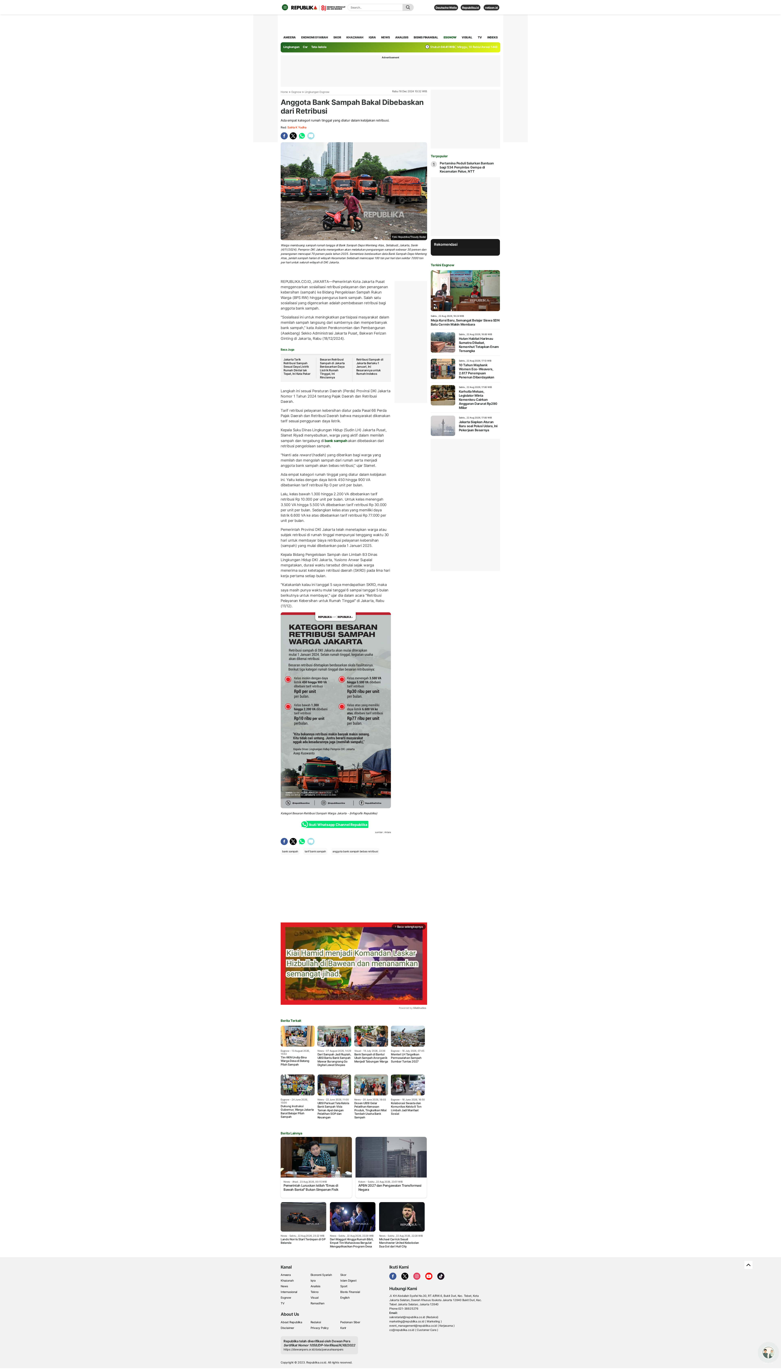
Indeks (492, 37)
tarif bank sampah (315, 851)
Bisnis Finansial (426, 37)
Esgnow (296, 91)
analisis (401, 37)
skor (337, 37)
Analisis (316, 1286)
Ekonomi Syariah (314, 37)
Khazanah (287, 1280)
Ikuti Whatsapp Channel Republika (338, 825)
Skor (343, 1274)
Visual (315, 1297)
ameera (289, 37)
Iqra (313, 1280)
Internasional (289, 1292)
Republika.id (470, 7)
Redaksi (316, 1322)
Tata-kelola (318, 47)
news (385, 37)
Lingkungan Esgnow (317, 91)
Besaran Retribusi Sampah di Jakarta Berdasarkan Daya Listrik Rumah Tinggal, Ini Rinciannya (332, 368)
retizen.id (491, 7)
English (345, 1297)
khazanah (354, 37)
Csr (305, 47)
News (284, 1286)
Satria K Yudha (297, 127)
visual (467, 37)
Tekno (315, 1292)
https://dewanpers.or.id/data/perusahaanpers (314, 1349)
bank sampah (336, 441)
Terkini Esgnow (442, 265)
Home (284, 91)
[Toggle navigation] (285, 7)
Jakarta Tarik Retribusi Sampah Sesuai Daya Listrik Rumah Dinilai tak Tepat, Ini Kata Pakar (297, 366)
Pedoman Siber (350, 1322)
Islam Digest (348, 1280)
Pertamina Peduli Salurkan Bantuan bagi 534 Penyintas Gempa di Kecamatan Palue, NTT (467, 167)
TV (480, 37)
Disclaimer (287, 1328)
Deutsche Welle (446, 7)
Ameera (286, 1274)
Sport (343, 1286)
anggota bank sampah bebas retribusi (355, 851)
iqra (372, 37)
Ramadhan (317, 1303)
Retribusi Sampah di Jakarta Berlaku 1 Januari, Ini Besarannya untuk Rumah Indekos (369, 366)
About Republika (291, 1322)
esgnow (450, 37)
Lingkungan (291, 47)
